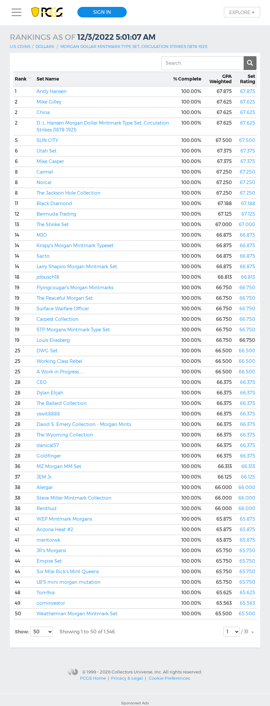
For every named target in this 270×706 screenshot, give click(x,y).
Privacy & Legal (127, 678)
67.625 (247, 102)
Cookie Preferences (169, 678)
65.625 (247, 593)
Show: (22, 632)
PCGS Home (93, 678)
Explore (242, 12)
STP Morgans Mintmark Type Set (73, 330)
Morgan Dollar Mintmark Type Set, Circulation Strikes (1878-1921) (133, 46)
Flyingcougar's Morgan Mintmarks (75, 288)
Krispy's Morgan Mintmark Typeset (75, 245)
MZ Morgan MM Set (59, 466)
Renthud (47, 508)
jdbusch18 (48, 277)
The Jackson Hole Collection (68, 193)
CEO (41, 382)
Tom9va (46, 593)
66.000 (246, 487)
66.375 (247, 382)
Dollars (45, 46)
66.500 (247, 351)
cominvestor (51, 603)
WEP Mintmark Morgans (64, 519)
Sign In (102, 12)
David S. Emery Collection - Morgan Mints (84, 424)
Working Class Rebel (59, 361)
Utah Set (47, 151)
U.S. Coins (20, 46)
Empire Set (49, 561)
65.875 (247, 519)
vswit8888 (48, 414)
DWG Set (47, 351)
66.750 (247, 288)
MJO (42, 235)
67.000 (247, 224)
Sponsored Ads (135, 703)
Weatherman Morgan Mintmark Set (77, 614)
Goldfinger (49, 456)
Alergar (45, 487)
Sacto (43, 256)
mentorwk (48, 540)
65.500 (247, 614)
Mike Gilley (49, 102)
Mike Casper (50, 161)
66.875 (247, 235)
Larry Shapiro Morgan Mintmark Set (77, 267)
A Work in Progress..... (60, 372)
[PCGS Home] (50, 12)
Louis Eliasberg (53, 340)
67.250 (247, 172)
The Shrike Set (53, 224)
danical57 (48, 445)
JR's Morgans (51, 550)
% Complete (187, 79)
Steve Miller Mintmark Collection (74, 498)
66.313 (248, 466)
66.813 (248, 277)
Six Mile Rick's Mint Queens (68, 572)
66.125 (248, 477)
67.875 (247, 91)
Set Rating (247, 79)
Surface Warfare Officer (63, 309)
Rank (21, 79)
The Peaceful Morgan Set (65, 298)
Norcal (44, 182)
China (43, 112)
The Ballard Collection (62, 403)
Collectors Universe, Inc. (137, 671)
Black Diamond (54, 203)
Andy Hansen (52, 91)
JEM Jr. (44, 477)
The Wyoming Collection (65, 435)
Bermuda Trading (56, 214)
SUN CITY (47, 140)
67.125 (248, 214)
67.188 (248, 203)
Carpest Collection (57, 319)
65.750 (247, 550)
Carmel (45, 172)
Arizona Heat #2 (55, 529)
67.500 (247, 140)
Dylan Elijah (50, 393)
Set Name (48, 79)
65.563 (247, 603)
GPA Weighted (220, 79)
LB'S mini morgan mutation (68, 582)
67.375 (247, 151)
